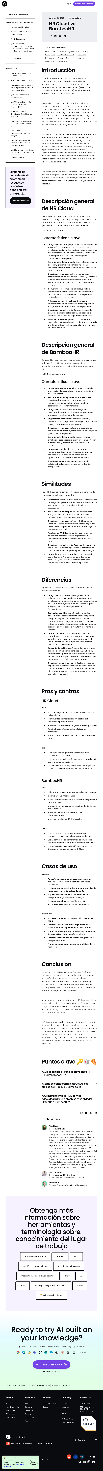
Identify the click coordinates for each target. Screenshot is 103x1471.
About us (65, 1407)
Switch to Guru (67, 1419)
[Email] (51, 36)
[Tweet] (60, 36)
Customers (29, 1407)
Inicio (8, 1385)
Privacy (45, 1459)
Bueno (33, 1462)
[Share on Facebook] (64, 36)
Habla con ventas (20, 200)
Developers (29, 1414)
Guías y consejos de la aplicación (36, 1385)
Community (29, 1417)
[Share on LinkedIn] (55, 36)
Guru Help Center (50, 1403)
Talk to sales (85, 1403)
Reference (29, 1410)
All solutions (10, 1417)
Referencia (16, 1385)
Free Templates (68, 1422)
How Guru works (12, 1407)
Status (45, 1407)
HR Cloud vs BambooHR (61, 1385)
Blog (26, 1421)
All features (10, 1414)
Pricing (8, 1403)
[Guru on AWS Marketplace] (88, 1423)
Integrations (10, 1410)
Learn (27, 1403)
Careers (65, 1403)
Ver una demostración (84, 4)
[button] (98, 4)
